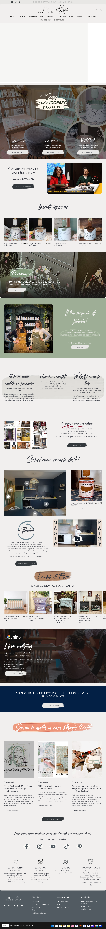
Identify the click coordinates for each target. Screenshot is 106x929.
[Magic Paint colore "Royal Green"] (65, 229)
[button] (17, 122)
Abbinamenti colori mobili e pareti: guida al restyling (52, 787)
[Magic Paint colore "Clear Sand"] (15, 229)
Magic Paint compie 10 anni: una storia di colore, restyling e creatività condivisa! (18, 788)
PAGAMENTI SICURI (91, 868)
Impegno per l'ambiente (40, 904)
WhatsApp (10, 880)
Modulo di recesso (63, 907)
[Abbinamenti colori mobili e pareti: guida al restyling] (53, 759)
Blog (33, 910)
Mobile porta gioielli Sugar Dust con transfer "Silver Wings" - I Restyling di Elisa (61, 619)
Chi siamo (35, 901)
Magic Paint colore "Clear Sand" (10, 245)
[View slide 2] (85, 509)
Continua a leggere (11, 810)
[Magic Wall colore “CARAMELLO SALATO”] (86, 485)
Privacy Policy (86, 906)
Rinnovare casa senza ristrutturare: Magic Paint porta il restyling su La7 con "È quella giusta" (87, 788)
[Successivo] (97, 608)
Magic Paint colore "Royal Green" (60, 245)
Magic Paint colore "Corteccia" (85, 245)
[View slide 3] (87, 509)
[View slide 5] (91, 509)
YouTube (70, 873)
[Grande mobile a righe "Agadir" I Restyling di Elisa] (15, 602)
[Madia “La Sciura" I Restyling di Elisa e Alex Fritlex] (40, 602)
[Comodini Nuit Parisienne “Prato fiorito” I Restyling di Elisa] (90, 602)
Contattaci (36, 907)
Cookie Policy (86, 909)
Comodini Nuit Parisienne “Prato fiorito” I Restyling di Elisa (85, 619)
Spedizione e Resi (63, 901)
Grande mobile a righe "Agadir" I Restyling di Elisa (11, 618)
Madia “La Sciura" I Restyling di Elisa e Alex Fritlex (36, 618)
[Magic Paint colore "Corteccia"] (90, 229)
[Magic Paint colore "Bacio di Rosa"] (40, 229)
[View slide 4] (89, 509)
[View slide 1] (83, 509)
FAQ (58, 904)
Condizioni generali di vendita (89, 902)
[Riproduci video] (74, 178)
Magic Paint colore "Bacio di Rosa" (35, 245)
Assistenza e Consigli (39, 913)
